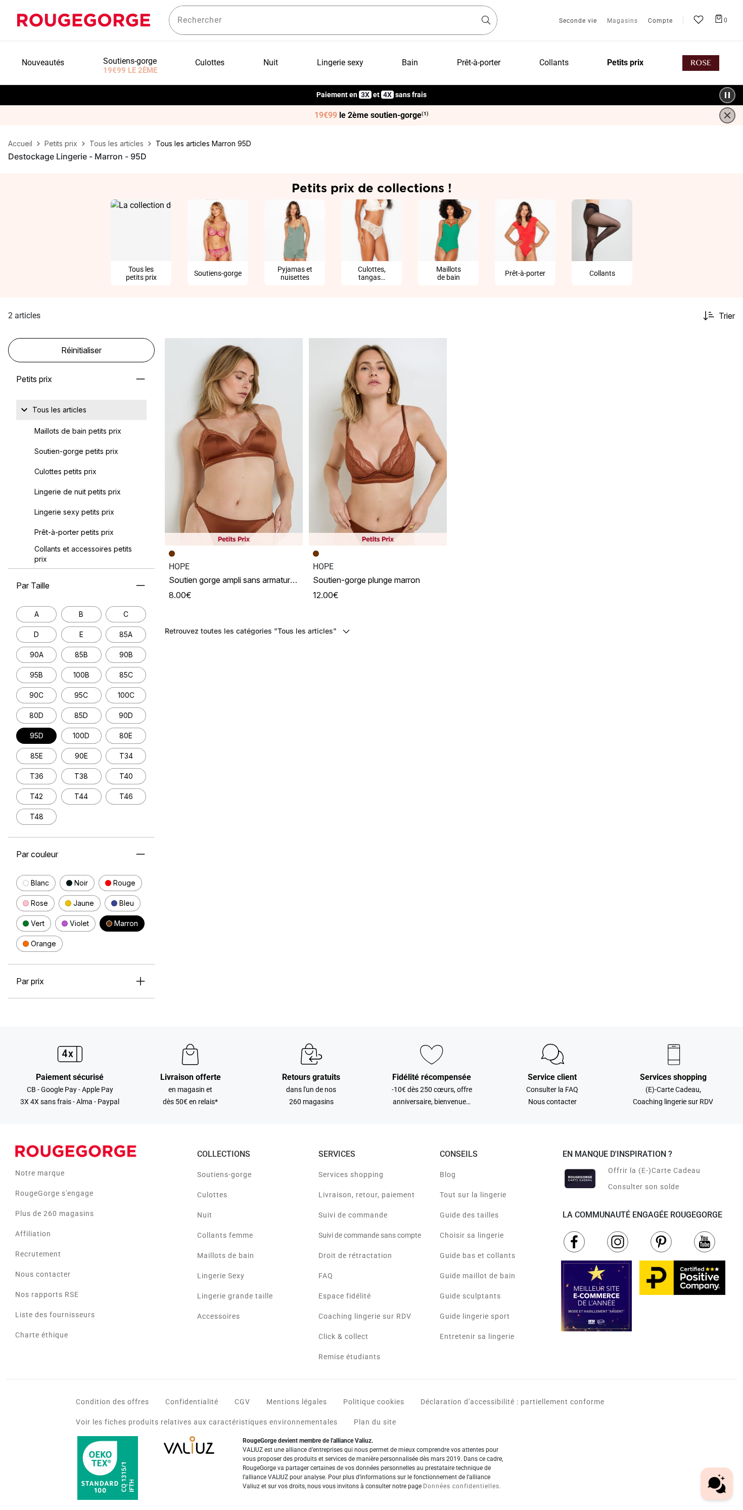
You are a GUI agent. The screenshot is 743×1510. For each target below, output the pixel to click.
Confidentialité (191, 1402)
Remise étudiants (349, 1357)
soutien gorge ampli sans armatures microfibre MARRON (267, 580)
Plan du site (375, 1422)
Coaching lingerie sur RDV (364, 1316)
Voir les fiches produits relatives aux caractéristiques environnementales (207, 1422)
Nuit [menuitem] (270, 62)
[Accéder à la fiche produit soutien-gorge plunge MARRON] (378, 442)
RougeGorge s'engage (54, 1193)
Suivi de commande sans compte (369, 1235)
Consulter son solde (643, 1187)
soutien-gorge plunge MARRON (366, 580)
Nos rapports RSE (47, 1294)
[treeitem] (59, 410)
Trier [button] (727, 316)
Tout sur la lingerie (473, 1195)
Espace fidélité (344, 1296)
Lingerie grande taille (235, 1296)
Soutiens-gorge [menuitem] (130, 61)
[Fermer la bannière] (727, 115)
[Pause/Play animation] (727, 95)
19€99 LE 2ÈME (130, 70)
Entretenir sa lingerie (477, 1336)
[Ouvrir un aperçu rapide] (291, 350)
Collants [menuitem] (554, 62)
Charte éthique (41, 1335)
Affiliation (33, 1234)
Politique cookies (373, 1402)
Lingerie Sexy (221, 1276)
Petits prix (34, 379)
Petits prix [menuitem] (625, 62)
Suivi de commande (353, 1215)
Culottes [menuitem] (209, 62)
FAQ (325, 1276)
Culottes (212, 1195)
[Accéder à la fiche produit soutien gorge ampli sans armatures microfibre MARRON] (234, 442)
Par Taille (33, 585)
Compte (660, 21)
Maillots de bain (225, 1255)
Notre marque (40, 1173)
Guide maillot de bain (478, 1276)
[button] (36, 883)
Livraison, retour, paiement (366, 1195)
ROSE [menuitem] (700, 63)
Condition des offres (112, 1402)
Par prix (30, 981)
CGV (242, 1402)
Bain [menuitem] (410, 62)
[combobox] (333, 20)
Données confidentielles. (462, 1486)
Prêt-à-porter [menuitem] (478, 62)
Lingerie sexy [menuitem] (340, 62)
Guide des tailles (469, 1215)
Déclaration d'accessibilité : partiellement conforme (513, 1402)
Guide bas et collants (478, 1255)
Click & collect (343, 1336)
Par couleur (37, 854)
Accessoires (218, 1316)
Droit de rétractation (355, 1255)
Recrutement (38, 1254)
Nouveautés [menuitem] (43, 62)
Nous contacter (43, 1274)
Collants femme (225, 1235)
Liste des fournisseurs (55, 1315)
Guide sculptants (470, 1296)
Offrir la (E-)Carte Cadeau (654, 1170)
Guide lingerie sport (475, 1316)
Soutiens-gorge (224, 1174)
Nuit (204, 1215)
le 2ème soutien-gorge (371, 115)
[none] (81, 410)
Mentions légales (296, 1402)
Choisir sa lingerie (472, 1235)
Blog (448, 1174)
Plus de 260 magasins (54, 1213)
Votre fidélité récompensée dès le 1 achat (372, 90)
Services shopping (351, 1174)
